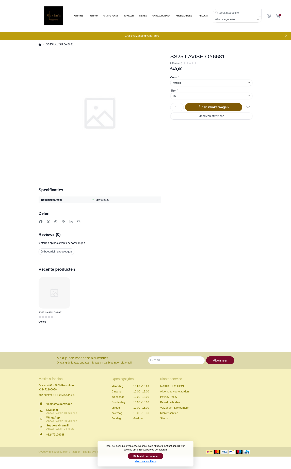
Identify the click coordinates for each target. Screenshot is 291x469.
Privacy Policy (168, 396)
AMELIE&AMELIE (184, 16)
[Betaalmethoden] (209, 452)
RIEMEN (143, 16)
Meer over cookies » (145, 461)
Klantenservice (169, 413)
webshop (78, 16)
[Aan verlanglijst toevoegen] (248, 107)
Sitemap (165, 418)
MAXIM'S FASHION (172, 386)
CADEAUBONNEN (161, 16)
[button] (268, 16)
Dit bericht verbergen (145, 456)
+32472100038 (48, 389)
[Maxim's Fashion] (54, 16)
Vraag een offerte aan (211, 116)
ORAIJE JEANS (110, 16)
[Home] (40, 44)
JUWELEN (129, 16)
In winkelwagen (216, 107)
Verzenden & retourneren (175, 407)
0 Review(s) (176, 63)
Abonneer (220, 360)
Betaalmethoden (170, 402)
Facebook (93, 16)
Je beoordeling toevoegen (56, 251)
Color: (174, 77)
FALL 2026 (203, 16)
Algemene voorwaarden (174, 391)
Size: (174, 90)
